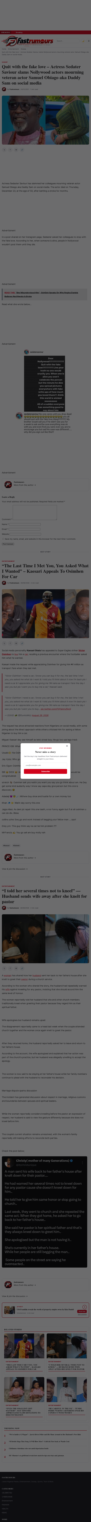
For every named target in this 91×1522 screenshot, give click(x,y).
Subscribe (45, 771)
